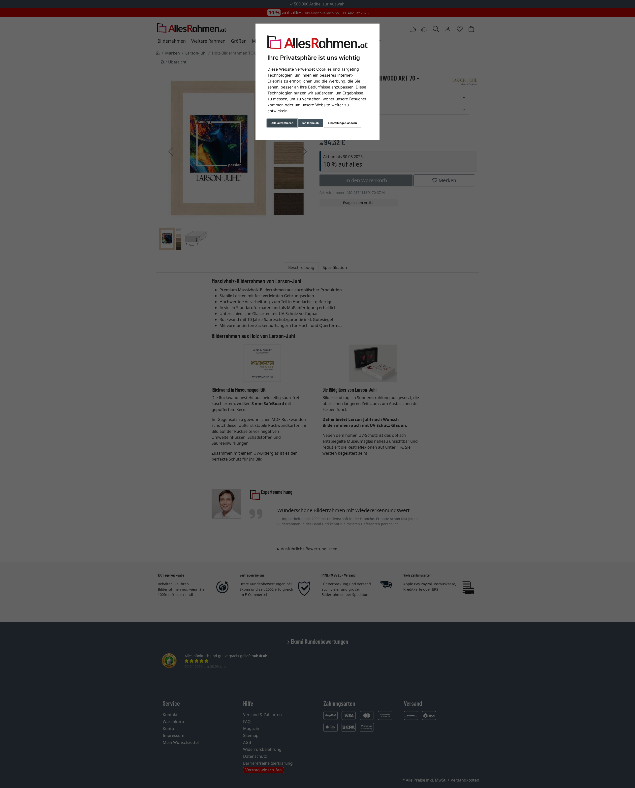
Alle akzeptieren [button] (282, 123)
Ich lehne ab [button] (310, 123)
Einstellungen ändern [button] (342, 123)
